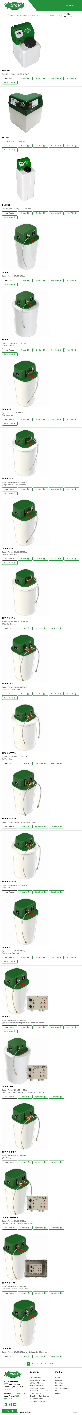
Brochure (39, 78)
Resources (59, 1385)
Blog (57, 1391)
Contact (58, 1393)
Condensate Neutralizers (38, 1380)
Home (57, 1378)
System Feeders (35, 1378)
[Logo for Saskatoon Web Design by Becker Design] (75, 1412)
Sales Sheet (8, 83)
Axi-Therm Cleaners (37, 1383)
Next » (51, 1364)
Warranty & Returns (62, 1388)
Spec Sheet (55, 78)
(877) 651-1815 (18, 1393)
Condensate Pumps (36, 1399)
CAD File (70, 78)
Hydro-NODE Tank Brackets (39, 1396)
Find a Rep (59, 1383)
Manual (23, 78)
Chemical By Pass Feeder (39, 1391)
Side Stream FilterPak (37, 1388)
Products (58, 1380)
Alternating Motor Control (39, 1401)
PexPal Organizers (36, 1393)
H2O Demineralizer (36, 1385)
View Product (9, 78)
